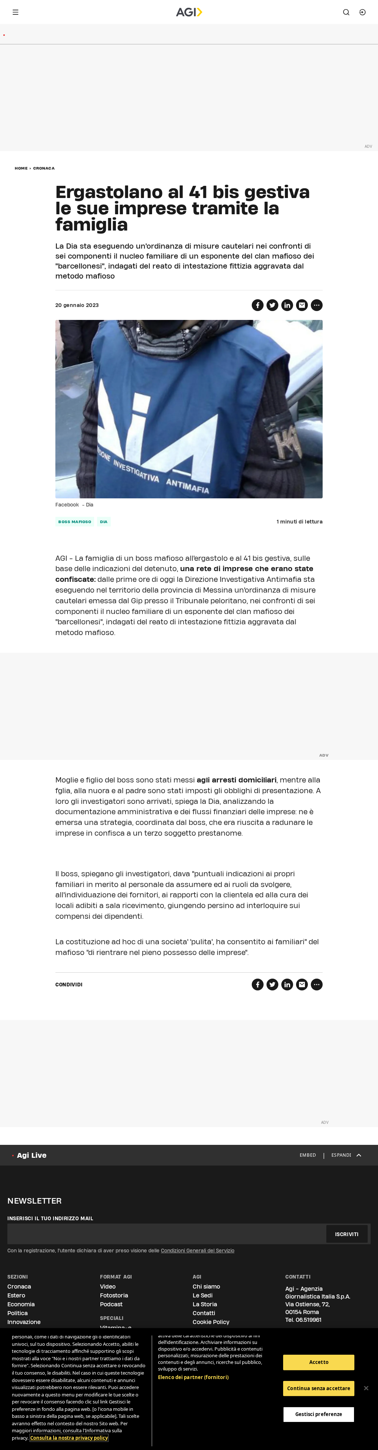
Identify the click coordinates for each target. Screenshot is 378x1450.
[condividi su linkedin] (287, 305)
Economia (21, 1304)
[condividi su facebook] (258, 305)
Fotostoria (114, 1295)
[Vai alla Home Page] (189, 12)
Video (108, 1286)
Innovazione (24, 1322)
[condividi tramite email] (302, 305)
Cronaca (44, 168)
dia (104, 521)
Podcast (111, 1304)
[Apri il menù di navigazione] (15, 12)
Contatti (204, 1313)
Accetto (319, 1362)
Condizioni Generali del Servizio (197, 1250)
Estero (16, 1295)
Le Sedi (203, 1295)
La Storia (205, 1304)
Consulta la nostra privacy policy (69, 1437)
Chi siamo (206, 1286)
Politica (17, 1313)
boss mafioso (74, 521)
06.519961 (309, 1319)
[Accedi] (362, 12)
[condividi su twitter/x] (272, 305)
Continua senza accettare (318, 1388)
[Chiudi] (366, 1388)
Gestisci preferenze (318, 1414)
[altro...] (317, 305)
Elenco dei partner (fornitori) (193, 1377)
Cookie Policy (211, 1322)
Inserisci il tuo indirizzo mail (50, 1218)
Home (21, 168)
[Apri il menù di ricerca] (346, 12)
